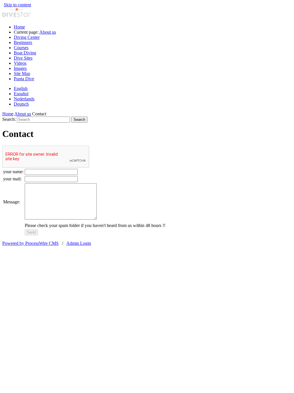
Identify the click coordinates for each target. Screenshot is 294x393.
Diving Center (27, 37)
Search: (9, 119)
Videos (20, 63)
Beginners (23, 42)
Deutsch (21, 104)
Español (21, 93)
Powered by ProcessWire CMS (30, 243)
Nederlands (24, 98)
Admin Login (78, 243)
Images (20, 68)
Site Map (22, 73)
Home (19, 26)
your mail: (12, 178)
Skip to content (17, 4)
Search (79, 119)
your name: (13, 171)
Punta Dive (24, 78)
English (21, 88)
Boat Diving (25, 52)
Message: (11, 201)
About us (47, 32)
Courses (21, 47)
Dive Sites (23, 58)
